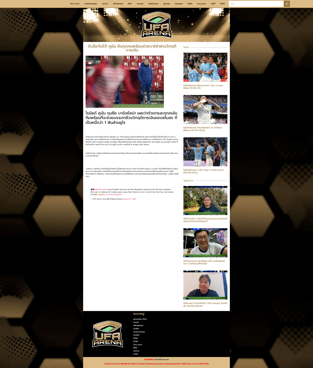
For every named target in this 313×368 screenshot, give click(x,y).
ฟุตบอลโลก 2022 (140, 319)
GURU (222, 3)
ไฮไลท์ (190, 3)
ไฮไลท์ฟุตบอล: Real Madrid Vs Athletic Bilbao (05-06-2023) (202, 129)
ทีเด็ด (130, 3)
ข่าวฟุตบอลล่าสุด (90, 3)
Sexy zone (201, 3)
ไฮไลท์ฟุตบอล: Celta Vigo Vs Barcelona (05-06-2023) (203, 171)
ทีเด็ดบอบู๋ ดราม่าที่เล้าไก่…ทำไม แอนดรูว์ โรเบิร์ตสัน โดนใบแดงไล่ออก (205, 304)
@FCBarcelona (101, 189)
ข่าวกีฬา (136, 328)
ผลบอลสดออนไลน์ (173, 363)
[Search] (287, 4)
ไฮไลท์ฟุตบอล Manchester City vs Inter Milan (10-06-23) (203, 87)
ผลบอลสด (179, 3)
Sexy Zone (192, 363)
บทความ (105, 3)
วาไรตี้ (213, 3)
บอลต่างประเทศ (139, 332)
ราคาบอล (140, 3)
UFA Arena (74, 3)
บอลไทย (136, 335)
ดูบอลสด (166, 3)
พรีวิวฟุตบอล (118, 3)
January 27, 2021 (129, 199)
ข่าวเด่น (136, 322)
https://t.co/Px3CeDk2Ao (111, 194)
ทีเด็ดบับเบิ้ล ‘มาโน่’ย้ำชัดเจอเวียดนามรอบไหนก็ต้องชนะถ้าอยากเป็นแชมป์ (205, 220)
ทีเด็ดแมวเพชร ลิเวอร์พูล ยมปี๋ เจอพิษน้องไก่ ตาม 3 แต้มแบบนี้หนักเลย (204, 262)
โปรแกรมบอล (153, 3)
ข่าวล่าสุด (107, 363)
